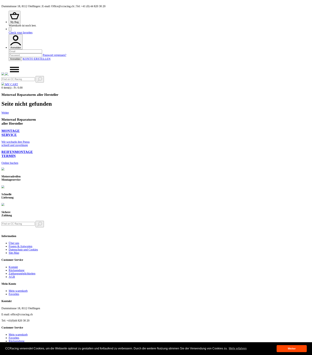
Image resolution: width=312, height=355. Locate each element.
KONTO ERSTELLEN (37, 58)
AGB (12, 276)
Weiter (5, 112)
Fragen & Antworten (20, 246)
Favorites (14, 294)
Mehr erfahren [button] (238, 348)
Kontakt (13, 267)
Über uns (14, 243)
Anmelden (15, 47)
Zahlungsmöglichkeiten (22, 273)
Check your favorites (20, 32)
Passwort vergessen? (54, 55)
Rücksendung (16, 270)
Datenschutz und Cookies (23, 249)
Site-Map (14, 252)
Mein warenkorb (18, 290)
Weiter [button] (292, 348)
